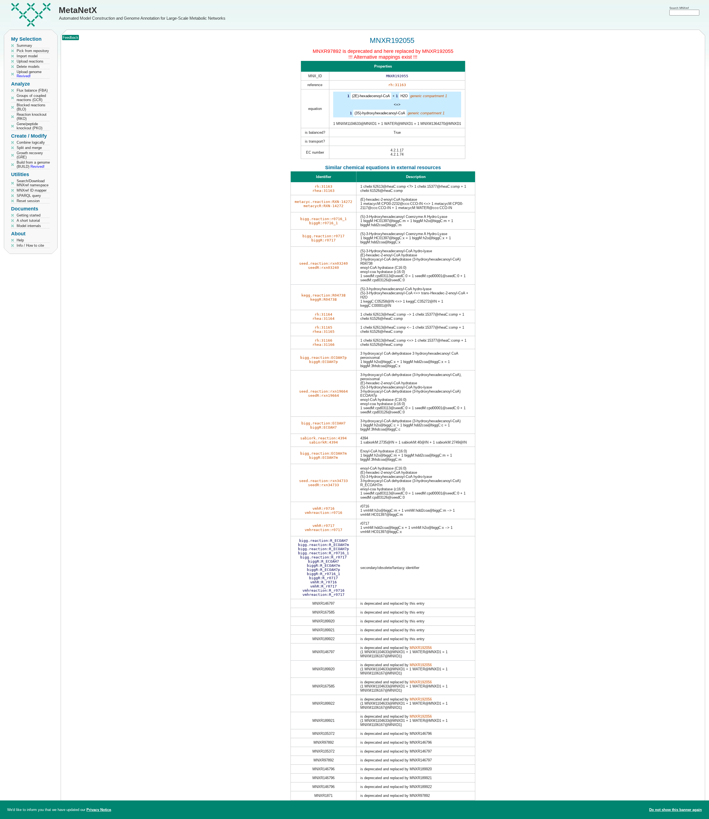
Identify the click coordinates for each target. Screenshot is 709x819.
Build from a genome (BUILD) (33, 164)
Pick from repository (33, 51)
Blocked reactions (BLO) (31, 107)
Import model (27, 56)
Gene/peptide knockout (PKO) (29, 126)
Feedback (70, 37)
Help (20, 240)
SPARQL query (29, 196)
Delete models (28, 67)
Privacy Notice (98, 810)
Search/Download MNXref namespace (32, 183)
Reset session (28, 201)
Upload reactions (30, 61)
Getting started (28, 215)
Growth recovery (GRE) (30, 155)
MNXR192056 (421, 648)
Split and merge (29, 148)
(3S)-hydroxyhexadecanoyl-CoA (379, 113)
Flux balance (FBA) (32, 90)
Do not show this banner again (675, 810)
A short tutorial (28, 220)
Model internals (29, 226)
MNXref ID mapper (32, 190)
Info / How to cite (30, 245)
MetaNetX (78, 10)
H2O (404, 96)
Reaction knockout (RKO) (32, 116)
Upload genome (29, 74)
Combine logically (31, 142)
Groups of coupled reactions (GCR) (31, 98)
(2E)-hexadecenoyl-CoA (371, 96)
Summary (24, 45)
